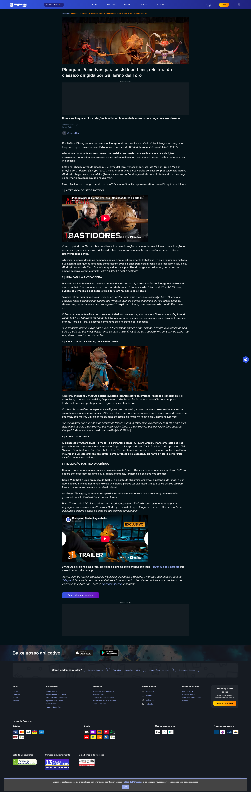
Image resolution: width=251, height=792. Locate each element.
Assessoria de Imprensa (56, 694)
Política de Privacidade (132, 782)
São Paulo (53, 5)
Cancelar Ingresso (95, 670)
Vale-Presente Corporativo (56, 697)
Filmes (95, 5)
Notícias (160, 5)
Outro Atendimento (187, 670)
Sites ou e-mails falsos (191, 697)
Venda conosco (225, 703)
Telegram (67, 580)
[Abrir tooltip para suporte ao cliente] (239, 5)
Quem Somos (51, 691)
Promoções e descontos (159, 670)
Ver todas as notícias (80, 595)
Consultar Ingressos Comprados (126, 670)
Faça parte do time (53, 707)
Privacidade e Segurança (103, 691)
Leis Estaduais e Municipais (104, 701)
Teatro (127, 5)
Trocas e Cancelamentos (103, 697)
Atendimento (187, 691)
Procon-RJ (186, 701)
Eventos (143, 5)
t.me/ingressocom (112, 584)
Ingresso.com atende (54, 701)
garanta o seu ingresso (166, 566)
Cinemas (111, 5)
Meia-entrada (98, 694)
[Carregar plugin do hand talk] (246, 359)
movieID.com (51, 704)
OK (125, 786)
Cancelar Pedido (189, 694)
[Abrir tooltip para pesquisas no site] (209, 5)
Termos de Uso (99, 704)
